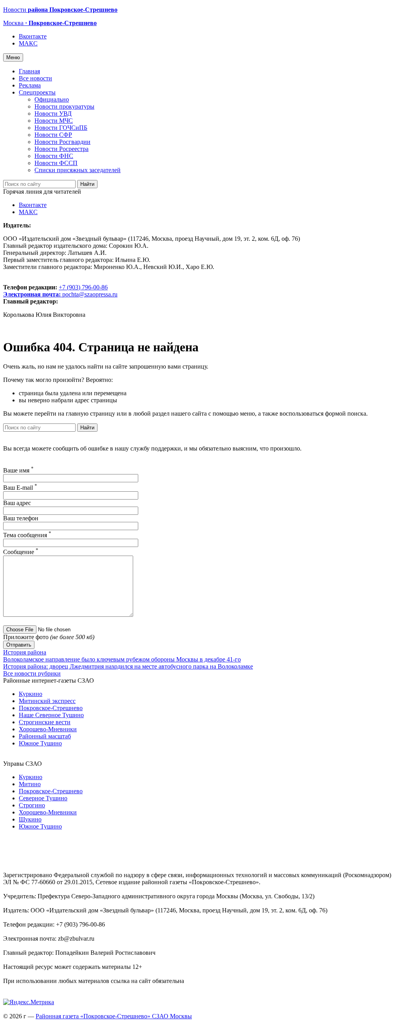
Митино (30, 784)
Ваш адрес (17, 503)
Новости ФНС (53, 156)
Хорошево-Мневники (48, 729)
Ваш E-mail (20, 487)
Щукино (30, 819)
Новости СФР (53, 134)
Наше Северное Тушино (51, 715)
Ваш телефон (20, 518)
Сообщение (20, 552)
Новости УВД (53, 113)
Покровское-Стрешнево (51, 708)
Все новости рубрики (32, 673)
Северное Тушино (43, 798)
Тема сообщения (27, 535)
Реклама (30, 85)
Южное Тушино (40, 743)
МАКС (28, 43)
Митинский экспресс (47, 701)
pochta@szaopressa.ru (89, 294)
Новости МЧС (53, 120)
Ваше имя (18, 470)
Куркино (30, 693)
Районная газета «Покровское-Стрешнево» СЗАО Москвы (114, 1016)
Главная (29, 71)
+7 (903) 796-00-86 (55, 291)
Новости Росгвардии (62, 141)
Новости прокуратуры (64, 106)
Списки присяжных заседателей (77, 170)
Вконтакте (33, 36)
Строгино (32, 805)
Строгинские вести (44, 722)
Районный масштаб (45, 736)
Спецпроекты (37, 92)
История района (24, 652)
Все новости (35, 78)
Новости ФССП (56, 163)
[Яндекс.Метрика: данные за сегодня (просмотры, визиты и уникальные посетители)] (28, 1002)
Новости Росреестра (61, 148)
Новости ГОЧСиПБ (60, 127)
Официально (51, 99)
